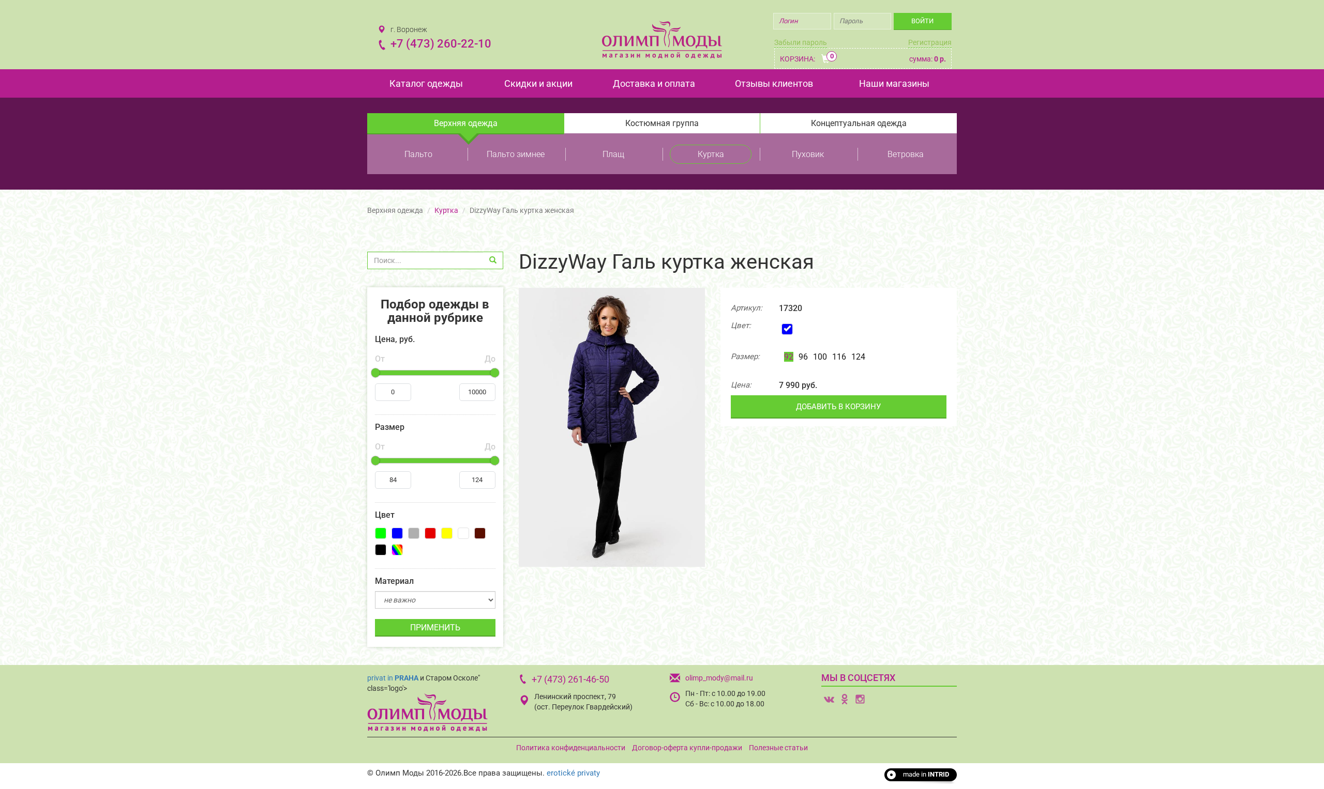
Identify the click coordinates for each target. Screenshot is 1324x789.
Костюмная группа (662, 123)
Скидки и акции (538, 83)
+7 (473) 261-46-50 (570, 679)
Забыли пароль (800, 42)
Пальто (418, 154)
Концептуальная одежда (859, 123)
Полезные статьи (778, 748)
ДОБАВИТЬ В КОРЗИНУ (838, 406)
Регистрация (930, 42)
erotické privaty (573, 773)
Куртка (711, 154)
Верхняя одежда (466, 123)
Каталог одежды (426, 83)
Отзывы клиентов (774, 83)
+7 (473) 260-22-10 (440, 43)
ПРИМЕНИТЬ (435, 627)
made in (926, 774)
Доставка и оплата (654, 83)
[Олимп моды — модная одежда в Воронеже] (662, 39)
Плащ (613, 154)
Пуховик (808, 154)
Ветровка (905, 154)
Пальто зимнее (516, 154)
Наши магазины (894, 83)
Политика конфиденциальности (570, 748)
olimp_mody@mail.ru (719, 678)
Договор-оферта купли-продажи (687, 748)
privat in (392, 678)
